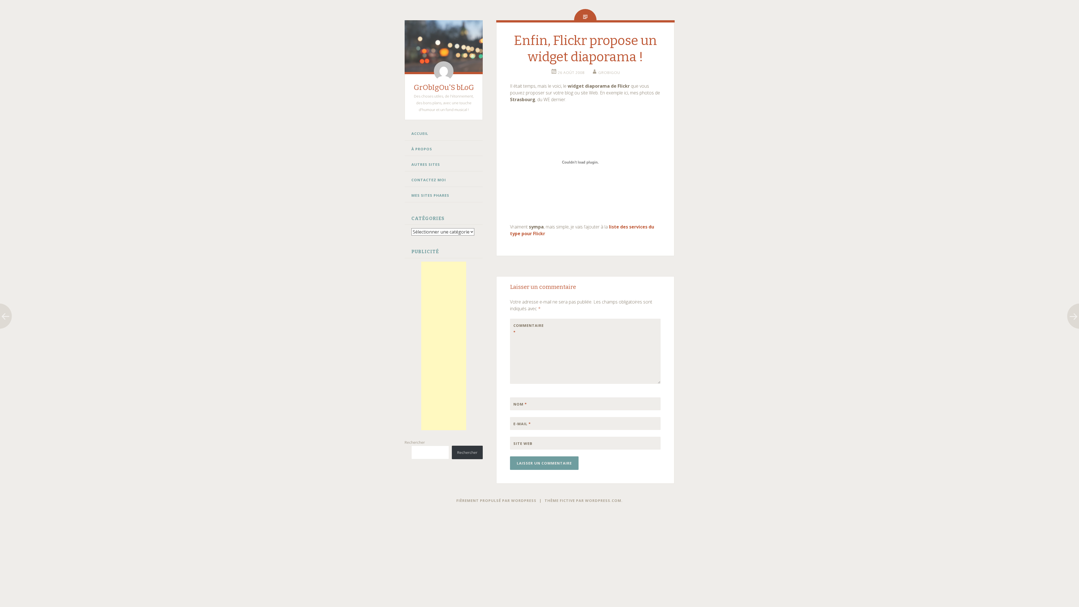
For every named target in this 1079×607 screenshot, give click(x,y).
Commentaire (525, 329)
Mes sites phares (430, 195)
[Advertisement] (443, 346)
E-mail (522, 423)
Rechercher (415, 442)
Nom (520, 404)
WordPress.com (603, 500)
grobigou (609, 72)
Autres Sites (425, 164)
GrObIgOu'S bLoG (444, 87)
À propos (421, 148)
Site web (522, 443)
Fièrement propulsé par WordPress (496, 500)
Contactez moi (428, 179)
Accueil (419, 133)
